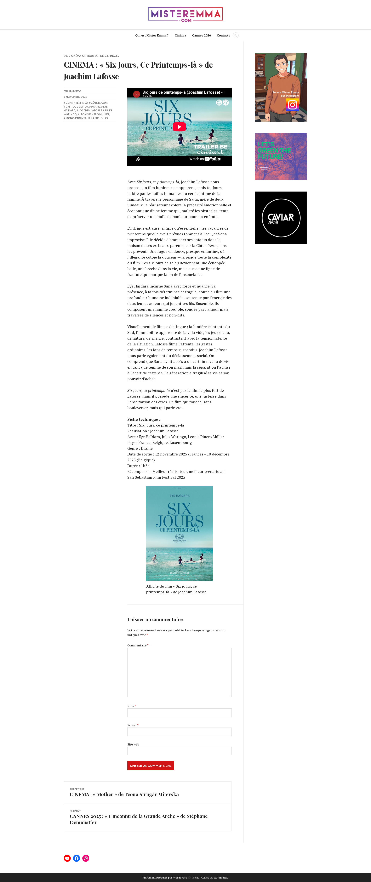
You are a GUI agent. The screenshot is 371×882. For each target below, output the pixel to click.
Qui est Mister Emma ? (152, 35)
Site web (133, 744)
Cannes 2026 (201, 35)
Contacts (223, 35)
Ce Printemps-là (77, 102)
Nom (131, 706)
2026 (67, 55)
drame (95, 106)
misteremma (72, 90)
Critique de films (94, 55)
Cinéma (180, 35)
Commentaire (138, 645)
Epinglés (113, 55)
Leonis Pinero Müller (94, 114)
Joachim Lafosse (90, 110)
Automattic (221, 877)
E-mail (133, 725)
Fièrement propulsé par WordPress (165, 877)
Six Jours (101, 118)
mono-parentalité (79, 118)
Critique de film (77, 106)
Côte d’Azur (99, 102)
